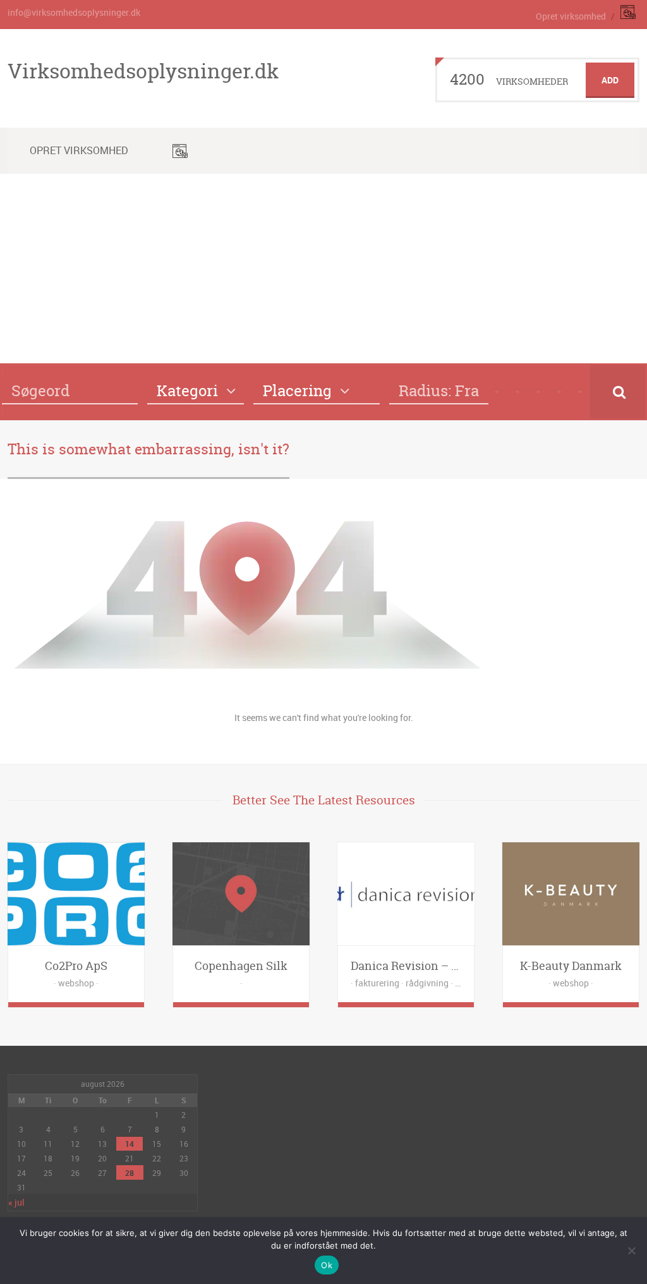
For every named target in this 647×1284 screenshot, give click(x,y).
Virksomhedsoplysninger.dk (143, 71)
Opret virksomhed (571, 16)
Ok (326, 1265)
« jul (16, 1202)
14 (129, 1144)
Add (610, 80)
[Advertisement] (323, 268)
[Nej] (631, 1250)
